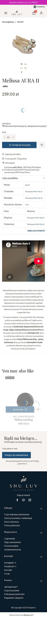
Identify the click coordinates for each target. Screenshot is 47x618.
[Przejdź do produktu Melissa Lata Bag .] (23, 394)
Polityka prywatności (14, 594)
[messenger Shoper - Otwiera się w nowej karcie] (23, 500)
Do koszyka (18, 409)
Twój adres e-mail (9, 448)
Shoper (31, 607)
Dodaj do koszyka (21, 145)
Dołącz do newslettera (16, 455)
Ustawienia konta (12, 549)
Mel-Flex (37, 191)
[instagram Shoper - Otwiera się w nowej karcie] (29, 500)
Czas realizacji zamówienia (16, 514)
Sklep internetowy (20, 615)
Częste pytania (11, 590)
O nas (7, 573)
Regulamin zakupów (13, 597)
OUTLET (20, 22)
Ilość (4, 132)
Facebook (9, 566)
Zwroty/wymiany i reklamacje (18, 518)
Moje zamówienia (12, 542)
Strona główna (8, 22)
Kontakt (8, 570)
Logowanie (9, 538)
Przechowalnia (11, 545)
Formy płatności (12, 525)
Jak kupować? (11, 586)
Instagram (9, 562)
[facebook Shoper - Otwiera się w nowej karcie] (17, 500)
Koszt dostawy (11, 521)
